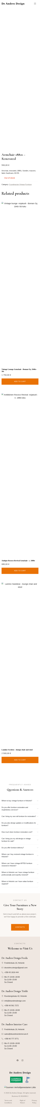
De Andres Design (13, 3)
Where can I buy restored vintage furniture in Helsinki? (18, 855)
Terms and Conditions (8, 1102)
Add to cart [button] (20, 381)
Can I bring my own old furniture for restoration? (19, 816)
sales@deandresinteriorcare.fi (16, 1034)
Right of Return (22, 1102)
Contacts (20, 927)
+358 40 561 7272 (11, 1005)
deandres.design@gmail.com (15, 968)
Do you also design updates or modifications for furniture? (19, 824)
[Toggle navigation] (34, 3)
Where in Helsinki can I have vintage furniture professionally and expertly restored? (18, 873)
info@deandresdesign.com (15, 1001)
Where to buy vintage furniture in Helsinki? (17, 801)
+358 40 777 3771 (11, 1039)
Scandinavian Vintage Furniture (20, 184)
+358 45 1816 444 (11, 972)
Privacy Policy (34, 1102)
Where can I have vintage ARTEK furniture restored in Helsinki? (17, 864)
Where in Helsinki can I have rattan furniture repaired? (17, 882)
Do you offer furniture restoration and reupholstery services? (15, 808)
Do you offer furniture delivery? (13, 848)
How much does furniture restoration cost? (17, 832)
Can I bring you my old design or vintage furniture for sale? (16, 840)
